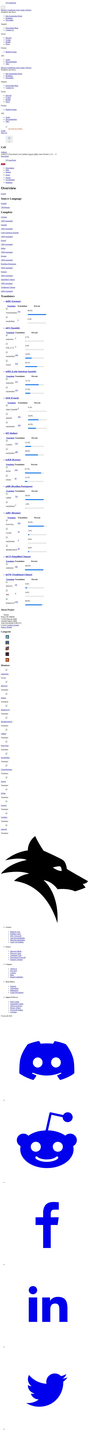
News (8, 44)
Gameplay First (15, 955)
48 (19, 549)
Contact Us (10, 30)
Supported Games (16, 1004)
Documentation (11, 62)
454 (16, 364)
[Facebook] (47, 1265)
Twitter (8, 40)
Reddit (8, 42)
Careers (13, 973)
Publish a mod (15, 934)
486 (16, 452)
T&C (7, 64)
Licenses (13, 1012)
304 (19, 425)
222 (16, 443)
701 (16, 497)
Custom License (13, 625)
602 (19, 523)
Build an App (15, 932)
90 (16, 479)
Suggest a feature (16, 960)
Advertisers (14, 988)
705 (18, 312)
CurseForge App (13, 10)
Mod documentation (17, 940)
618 (16, 470)
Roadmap (9, 18)
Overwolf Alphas (16, 1010)
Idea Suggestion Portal (14, 16)
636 (16, 602)
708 (16, 567)
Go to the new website (15, 129)
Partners (13, 986)
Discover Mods (15, 951)
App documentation (17, 938)
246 (16, 355)
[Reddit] (47, 1182)
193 (16, 390)
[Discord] (47, 1100)
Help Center (14, 1002)
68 (16, 585)
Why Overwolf (15, 936)
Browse (4, 10)
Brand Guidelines (16, 977)
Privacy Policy (15, 1008)
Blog (12, 975)
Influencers (14, 990)
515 (16, 382)
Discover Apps (15, 953)
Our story (13, 971)
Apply (8, 60)
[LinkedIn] (47, 1347)
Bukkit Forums (11, 52)
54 (19, 532)
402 (19, 417)
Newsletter (9, 20)
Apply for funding (17, 942)
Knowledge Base (12, 28)
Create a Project (25, 10)
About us (13, 969)
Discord (8, 38)
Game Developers (16, 992)
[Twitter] (47, 1429)
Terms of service (16, 1006)
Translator (11, 306)
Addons (4, 152)
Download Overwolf (17, 957)
